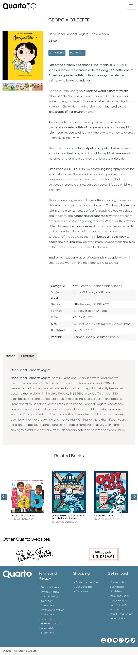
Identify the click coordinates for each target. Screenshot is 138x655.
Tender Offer (117, 619)
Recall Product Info (121, 614)
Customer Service (87, 582)
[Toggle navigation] (130, 6)
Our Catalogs (84, 587)
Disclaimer (82, 591)
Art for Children (83, 292)
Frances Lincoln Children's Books (95, 337)
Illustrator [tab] (27, 356)
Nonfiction (102, 292)
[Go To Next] (132, 498)
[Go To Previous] (2, 498)
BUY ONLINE (57, 53)
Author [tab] (10, 356)
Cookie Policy (49, 596)
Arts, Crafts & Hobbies (88, 286)
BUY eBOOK (77, 53)
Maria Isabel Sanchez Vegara (30, 370)
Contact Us (117, 582)
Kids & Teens (113, 286)
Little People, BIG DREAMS (91, 304)
